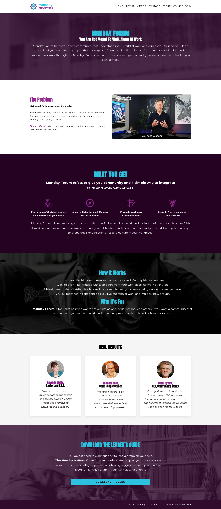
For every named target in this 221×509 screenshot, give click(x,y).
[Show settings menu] (183, 137)
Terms (130, 504)
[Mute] (178, 137)
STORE (167, 6)
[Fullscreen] (188, 137)
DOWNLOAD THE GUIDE (111, 482)
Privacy (141, 504)
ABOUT (130, 6)
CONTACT (154, 6)
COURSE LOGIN (182, 6)
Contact (152, 504)
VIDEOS (141, 6)
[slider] (149, 137)
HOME (119, 6)
